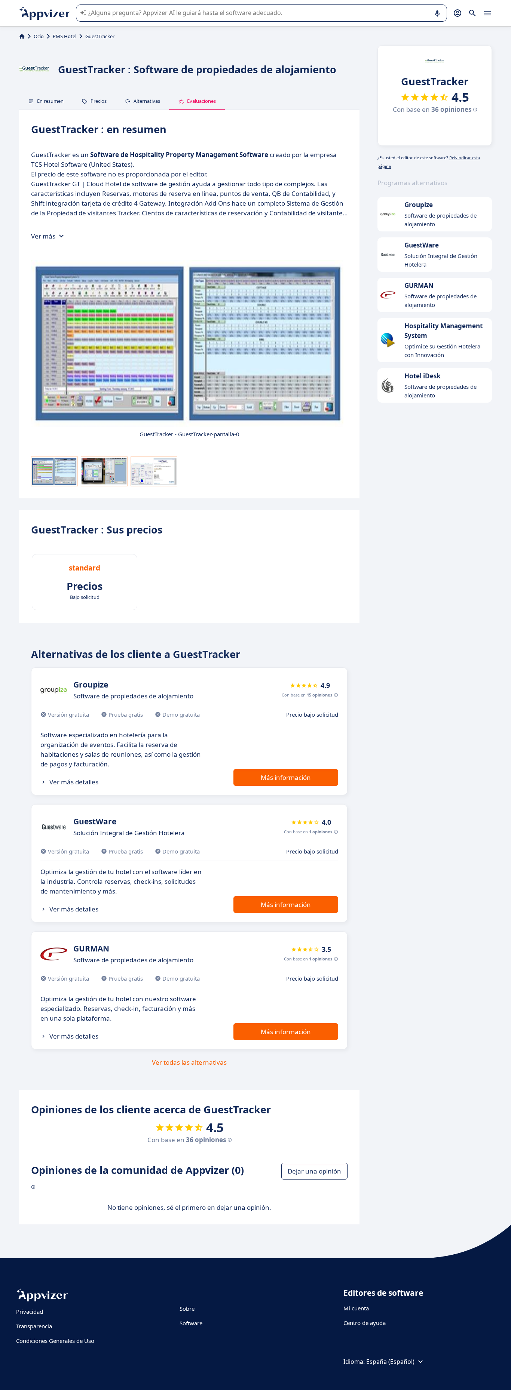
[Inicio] (22, 36)
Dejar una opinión (314, 1171)
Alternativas (147, 101)
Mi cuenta (356, 1308)
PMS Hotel (64, 36)
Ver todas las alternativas (189, 1062)
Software (191, 1323)
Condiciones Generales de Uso (55, 1340)
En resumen (50, 101)
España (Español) (390, 1361)
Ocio (39, 36)
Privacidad (29, 1311)
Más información (286, 777)
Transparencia (34, 1326)
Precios (99, 101)
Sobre (187, 1308)
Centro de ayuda (364, 1322)
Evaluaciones (201, 101)
